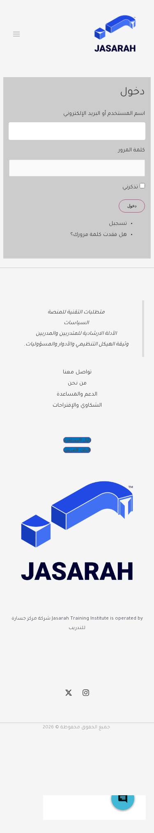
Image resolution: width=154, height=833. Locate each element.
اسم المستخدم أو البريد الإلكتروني (104, 114)
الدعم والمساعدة (77, 395)
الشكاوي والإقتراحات (77, 406)
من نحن (77, 384)
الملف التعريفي (77, 450)
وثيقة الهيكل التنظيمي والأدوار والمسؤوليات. (76, 345)
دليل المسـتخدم (77, 440)
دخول (131, 205)
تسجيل (118, 224)
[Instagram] (86, 692)
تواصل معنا (77, 372)
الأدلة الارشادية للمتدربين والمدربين (76, 334)
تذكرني (130, 187)
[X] (68, 692)
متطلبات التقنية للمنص (78, 313)
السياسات (76, 323)
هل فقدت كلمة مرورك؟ (98, 235)
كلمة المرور (131, 150)
